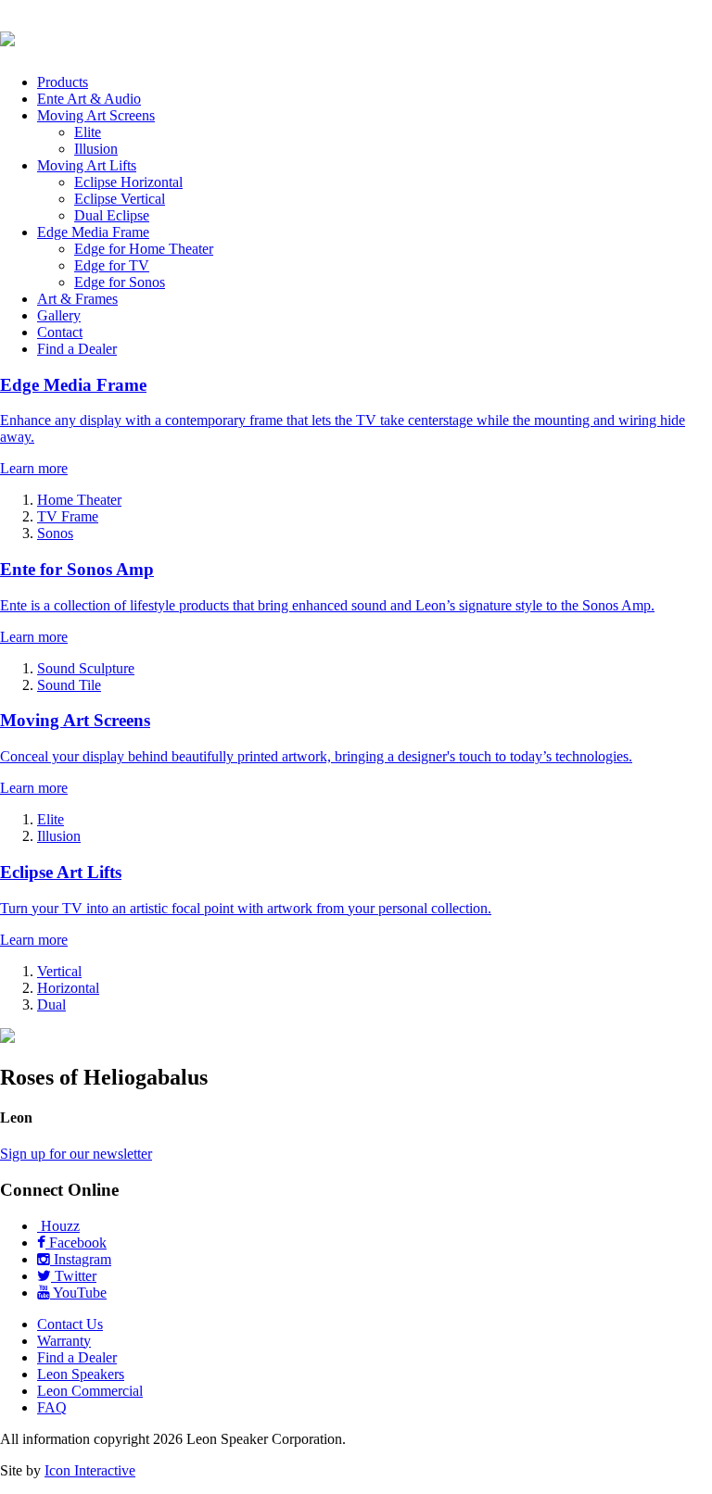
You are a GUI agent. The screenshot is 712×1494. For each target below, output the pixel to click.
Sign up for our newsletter (76, 1153)
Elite (87, 132)
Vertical (59, 971)
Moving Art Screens (96, 115)
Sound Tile (69, 685)
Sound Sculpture (85, 668)
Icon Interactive (89, 1470)
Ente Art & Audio (89, 99)
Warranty (64, 1341)
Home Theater (79, 500)
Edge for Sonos (119, 282)
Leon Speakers (80, 1374)
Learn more (34, 468)
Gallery (59, 315)
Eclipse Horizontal (128, 182)
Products (62, 82)
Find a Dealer (77, 349)
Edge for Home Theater (143, 249)
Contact (60, 332)
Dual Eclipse (111, 215)
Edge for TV (111, 265)
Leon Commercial (90, 1391)
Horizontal (68, 988)
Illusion (96, 149)
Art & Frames (77, 299)
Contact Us (70, 1324)
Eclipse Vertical (119, 199)
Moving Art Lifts (86, 165)
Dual (51, 1004)
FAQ (52, 1407)
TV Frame (67, 516)
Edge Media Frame (93, 232)
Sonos (55, 533)
